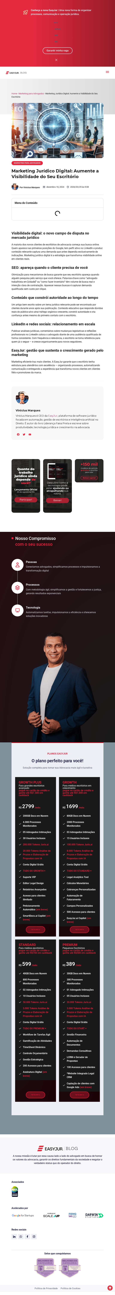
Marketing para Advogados (31, 93)
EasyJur (53, 415)
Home (14, 93)
